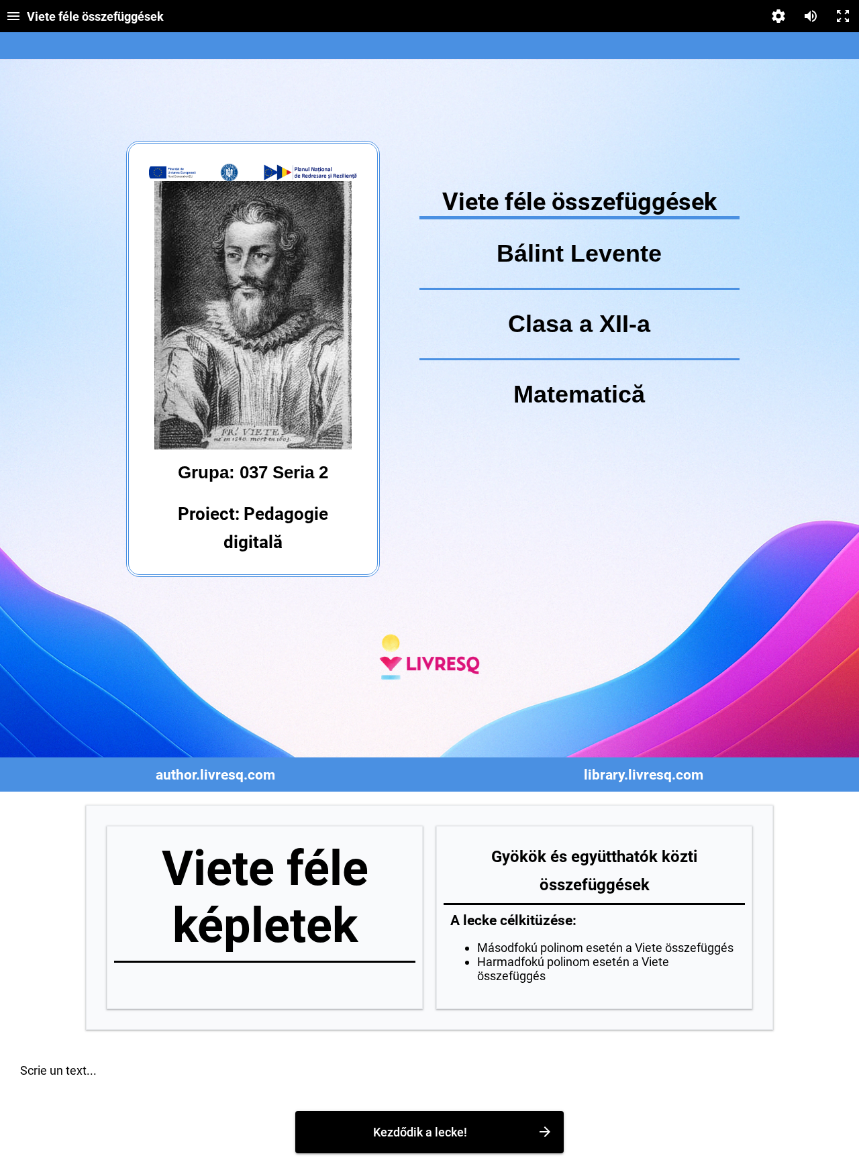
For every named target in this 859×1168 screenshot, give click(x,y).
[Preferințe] (778, 16)
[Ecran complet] (843, 16)
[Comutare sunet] (811, 16)
